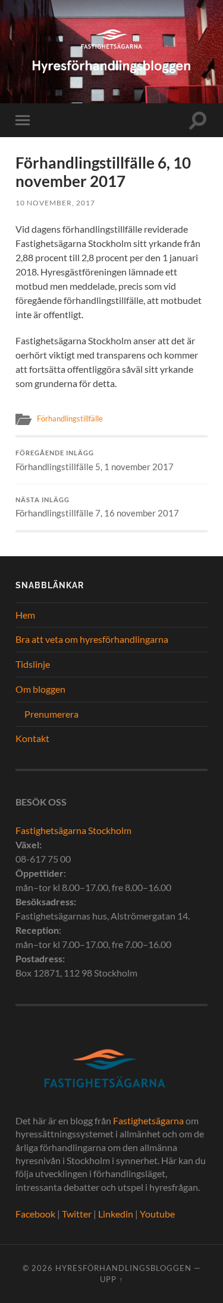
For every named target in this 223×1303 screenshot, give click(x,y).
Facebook (35, 1213)
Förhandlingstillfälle (70, 418)
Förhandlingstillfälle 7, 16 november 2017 (97, 507)
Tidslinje (32, 664)
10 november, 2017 (55, 202)
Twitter (77, 1213)
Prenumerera (51, 713)
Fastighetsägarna (148, 1120)
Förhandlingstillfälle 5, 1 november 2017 (94, 460)
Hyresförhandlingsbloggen (123, 1268)
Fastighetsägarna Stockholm (73, 830)
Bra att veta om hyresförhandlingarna (91, 639)
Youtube (157, 1213)
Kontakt (32, 738)
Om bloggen (40, 689)
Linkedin (115, 1213)
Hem (25, 614)
